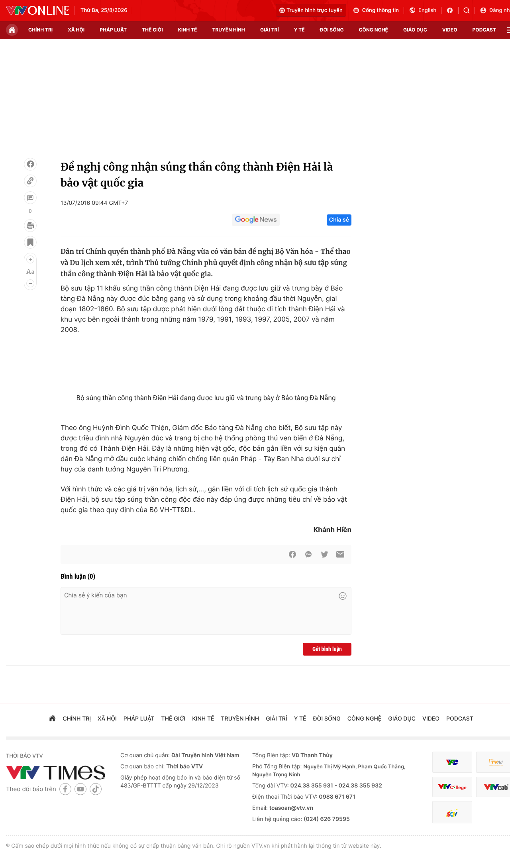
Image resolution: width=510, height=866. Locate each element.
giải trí (269, 30)
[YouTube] (80, 789)
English (427, 10)
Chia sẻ (339, 219)
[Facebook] (30, 164)
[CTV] (452, 787)
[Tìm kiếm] (469, 10)
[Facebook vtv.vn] (452, 10)
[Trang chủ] (12, 30)
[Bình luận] (30, 197)
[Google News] (256, 220)
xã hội (76, 30)
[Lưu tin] (30, 242)
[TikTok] (96, 789)
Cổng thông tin (380, 10)
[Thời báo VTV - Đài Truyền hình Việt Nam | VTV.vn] (37, 10)
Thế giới (152, 30)
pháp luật (113, 30)
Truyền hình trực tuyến (314, 10)
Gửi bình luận (327, 649)
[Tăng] (30, 259)
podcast (484, 30)
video (449, 30)
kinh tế (187, 30)
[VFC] (452, 762)
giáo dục (415, 30)
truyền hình (228, 30)
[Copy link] (30, 181)
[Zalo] (308, 554)
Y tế (299, 30)
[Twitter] (324, 554)
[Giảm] (30, 283)
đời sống (332, 30)
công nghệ (373, 30)
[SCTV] (452, 812)
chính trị (40, 30)
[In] (30, 225)
